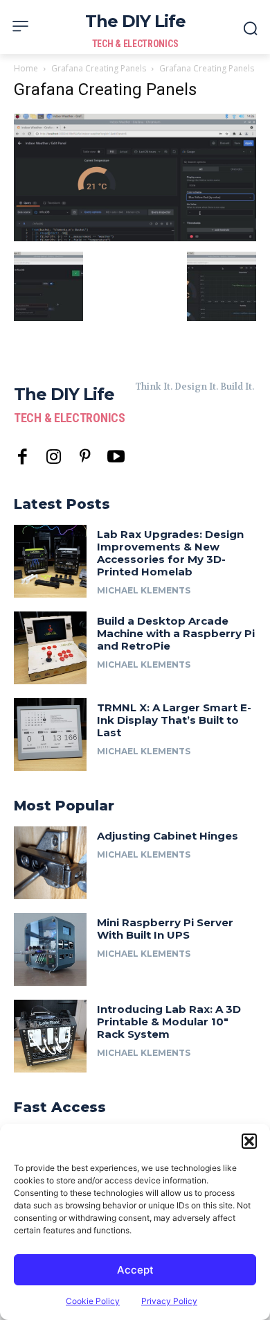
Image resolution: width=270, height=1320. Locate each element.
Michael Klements (143, 590)
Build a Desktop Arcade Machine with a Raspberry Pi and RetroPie (176, 633)
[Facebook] (22, 457)
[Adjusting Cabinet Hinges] (50, 862)
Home (26, 68)
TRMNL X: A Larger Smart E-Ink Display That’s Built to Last (174, 720)
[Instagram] (53, 457)
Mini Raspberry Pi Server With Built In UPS (165, 928)
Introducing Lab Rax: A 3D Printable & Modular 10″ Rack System (169, 1021)
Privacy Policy (169, 1301)
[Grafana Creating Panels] (135, 237)
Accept (135, 1269)
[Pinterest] (84, 457)
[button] (249, 1141)
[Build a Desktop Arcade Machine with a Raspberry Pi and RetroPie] (50, 647)
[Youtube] (116, 457)
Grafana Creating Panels (98, 68)
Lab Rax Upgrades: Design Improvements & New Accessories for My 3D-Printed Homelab (170, 553)
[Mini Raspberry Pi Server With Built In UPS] (50, 949)
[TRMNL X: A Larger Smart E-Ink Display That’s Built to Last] (50, 734)
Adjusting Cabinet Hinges (167, 835)
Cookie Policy (93, 1301)
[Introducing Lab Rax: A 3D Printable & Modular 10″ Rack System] (50, 1036)
